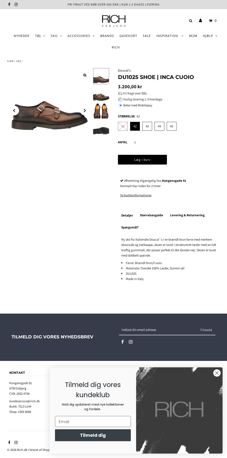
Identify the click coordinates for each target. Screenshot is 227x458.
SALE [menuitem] (147, 36)
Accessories (79, 36)
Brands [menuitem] (107, 36)
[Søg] (189, 20)
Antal (122, 142)
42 (135, 126)
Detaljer (127, 215)
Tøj (38, 36)
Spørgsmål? (130, 227)
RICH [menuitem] (116, 47)
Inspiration (167, 36)
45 (171, 126)
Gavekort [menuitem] (128, 36)
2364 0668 (24, 412)
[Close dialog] (217, 373)
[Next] (85, 110)
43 (147, 126)
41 (122, 126)
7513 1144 (24, 406)
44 (159, 126)
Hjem (10, 61)
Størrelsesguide (151, 215)
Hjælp (208, 36)
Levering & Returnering (187, 215)
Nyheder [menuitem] (21, 36)
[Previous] (14, 110)
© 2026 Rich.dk (17, 450)
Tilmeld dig (93, 435)
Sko (54, 36)
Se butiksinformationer (136, 195)
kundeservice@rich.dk (24, 401)
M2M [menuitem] (193, 36)
